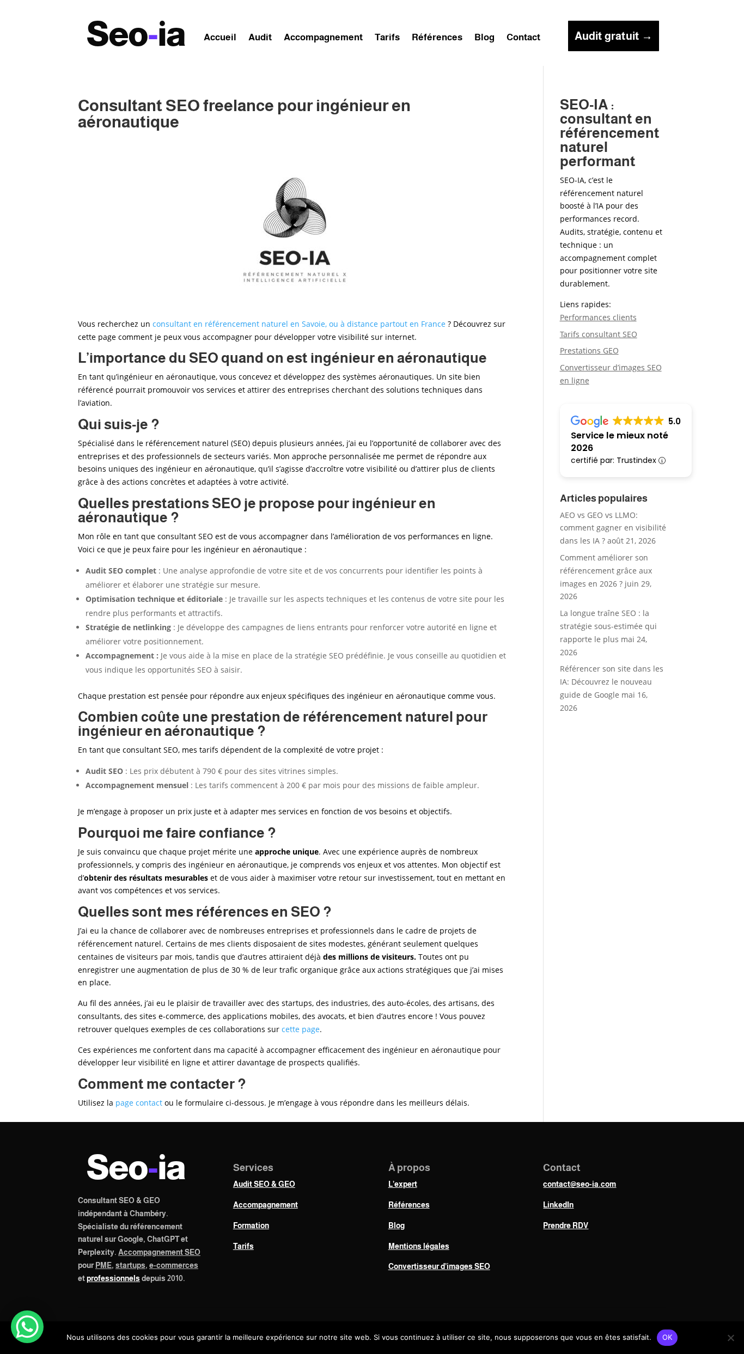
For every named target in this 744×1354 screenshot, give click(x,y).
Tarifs (387, 38)
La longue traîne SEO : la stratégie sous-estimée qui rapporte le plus (608, 626)
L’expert (402, 1184)
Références (437, 38)
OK (667, 1337)
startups (130, 1265)
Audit (260, 38)
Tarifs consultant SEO (598, 334)
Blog (484, 38)
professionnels (113, 1278)
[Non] (730, 1337)
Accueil (220, 38)
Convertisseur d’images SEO (439, 1266)
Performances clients (598, 317)
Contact (523, 38)
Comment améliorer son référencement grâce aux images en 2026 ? (606, 570)
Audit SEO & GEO (264, 1184)
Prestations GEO (589, 350)
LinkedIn (558, 1204)
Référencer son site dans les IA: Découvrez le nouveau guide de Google (611, 681)
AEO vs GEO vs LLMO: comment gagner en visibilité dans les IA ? (613, 528)
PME (103, 1265)
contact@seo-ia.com (579, 1184)
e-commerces (173, 1265)
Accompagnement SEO (159, 1252)
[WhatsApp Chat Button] (27, 1326)
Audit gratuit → (613, 36)
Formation (251, 1225)
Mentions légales (418, 1246)
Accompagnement (323, 38)
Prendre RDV (565, 1225)
